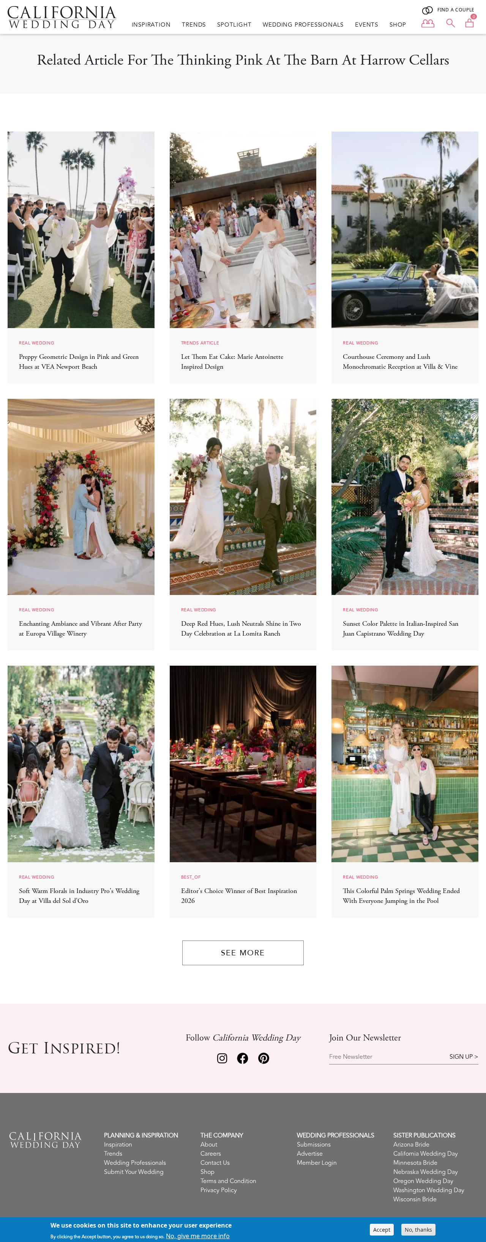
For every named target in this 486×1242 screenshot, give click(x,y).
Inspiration (151, 25)
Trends (194, 25)
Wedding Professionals (303, 25)
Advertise (310, 1153)
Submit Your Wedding (134, 1172)
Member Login (317, 1162)
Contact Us (215, 1162)
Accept (381, 1229)
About (208, 1144)
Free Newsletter (350, 1057)
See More (243, 953)
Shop (398, 25)
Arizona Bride (411, 1144)
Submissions (314, 1144)
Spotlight (234, 25)
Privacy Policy (218, 1190)
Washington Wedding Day (428, 1190)
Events (366, 25)
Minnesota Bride (415, 1162)
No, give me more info (198, 1235)
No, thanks (418, 1229)
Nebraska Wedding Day (425, 1172)
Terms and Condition (228, 1181)
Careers (210, 1153)
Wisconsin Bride (415, 1199)
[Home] (62, 17)
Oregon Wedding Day (423, 1181)
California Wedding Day (425, 1153)
